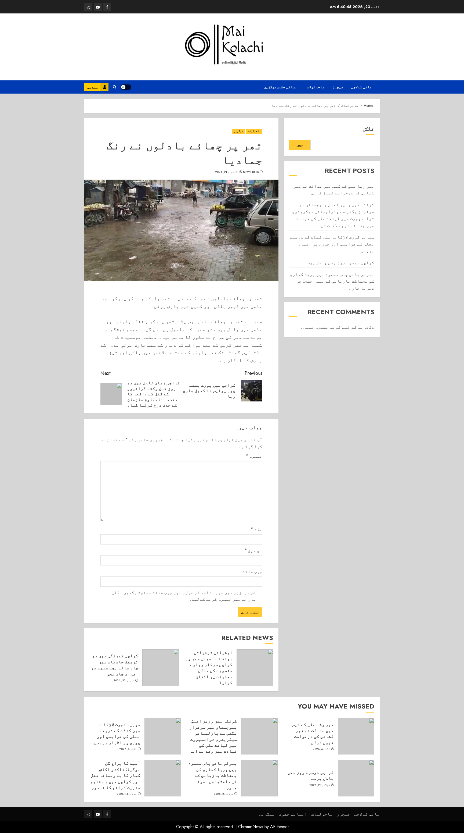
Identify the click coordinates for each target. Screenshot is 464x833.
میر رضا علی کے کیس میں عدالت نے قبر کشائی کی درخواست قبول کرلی (313, 733)
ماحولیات (315, 87)
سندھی (92, 87)
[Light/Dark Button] (126, 87)
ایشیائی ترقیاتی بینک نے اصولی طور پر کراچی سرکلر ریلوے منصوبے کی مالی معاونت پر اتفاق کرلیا (209, 667)
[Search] (114, 87)
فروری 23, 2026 (124, 680)
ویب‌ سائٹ (252, 571)
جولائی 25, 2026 (319, 785)
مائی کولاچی (361, 87)
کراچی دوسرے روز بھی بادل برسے (339, 262)
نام (256, 529)
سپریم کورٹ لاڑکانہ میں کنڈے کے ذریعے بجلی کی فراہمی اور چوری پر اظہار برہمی (332, 244)
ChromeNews (250, 827)
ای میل (253, 550)
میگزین (270, 87)
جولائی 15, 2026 (223, 794)
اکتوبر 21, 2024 (226, 172)
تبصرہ (254, 456)
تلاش (368, 128)
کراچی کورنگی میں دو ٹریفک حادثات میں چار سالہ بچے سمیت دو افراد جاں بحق (114, 665)
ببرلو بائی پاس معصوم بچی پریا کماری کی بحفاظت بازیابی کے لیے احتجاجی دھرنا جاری (332, 281)
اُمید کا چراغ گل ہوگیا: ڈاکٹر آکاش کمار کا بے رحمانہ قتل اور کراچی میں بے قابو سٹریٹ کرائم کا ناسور (115, 775)
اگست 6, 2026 (321, 749)
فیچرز (337, 87)
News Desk (251, 172)
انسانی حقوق (288, 87)
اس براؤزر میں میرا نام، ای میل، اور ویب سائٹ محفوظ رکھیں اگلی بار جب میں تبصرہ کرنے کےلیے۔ (184, 595)
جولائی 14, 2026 (127, 794)
